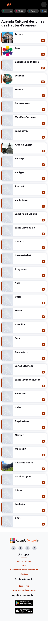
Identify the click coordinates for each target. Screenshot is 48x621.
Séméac (19, 89)
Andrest (19, 186)
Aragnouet (21, 269)
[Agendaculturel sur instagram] (27, 548)
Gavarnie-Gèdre (24, 462)
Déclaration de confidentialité (24, 569)
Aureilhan (20, 324)
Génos (18, 490)
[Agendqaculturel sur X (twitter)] (13, 548)
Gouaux (19, 241)
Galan (18, 407)
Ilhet (18, 517)
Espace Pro (24, 586)
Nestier (19, 434)
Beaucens (20, 393)
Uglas (18, 296)
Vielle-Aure (21, 200)
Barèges (19, 172)
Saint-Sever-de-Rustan (27, 379)
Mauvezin (20, 448)
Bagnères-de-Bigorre (27, 61)
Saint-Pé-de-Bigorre (26, 213)
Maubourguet (23, 476)
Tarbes (19, 34)
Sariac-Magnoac (24, 365)
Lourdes (19, 75)
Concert (8, 11)
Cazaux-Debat (23, 255)
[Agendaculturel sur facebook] (20, 548)
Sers (17, 338)
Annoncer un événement (24, 590)
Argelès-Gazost (23, 144)
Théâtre (21, 11)
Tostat (18, 310)
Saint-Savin (21, 130)
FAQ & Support (24, 561)
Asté (17, 282)
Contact (24, 574)
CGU (24, 565)
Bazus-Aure (21, 352)
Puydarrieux (22, 421)
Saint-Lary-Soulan (25, 227)
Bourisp (19, 158)
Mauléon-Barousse (25, 117)
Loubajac (20, 504)
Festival (34, 11)
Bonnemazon (22, 103)
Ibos (17, 48)
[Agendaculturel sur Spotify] (34, 548)
